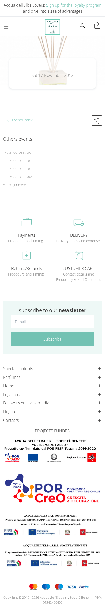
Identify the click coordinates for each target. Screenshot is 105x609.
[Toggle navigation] (6, 27)
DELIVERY (78, 235)
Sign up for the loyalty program (73, 5)
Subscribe (52, 339)
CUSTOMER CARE (78, 268)
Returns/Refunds (26, 268)
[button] (97, 120)
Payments (26, 235)
